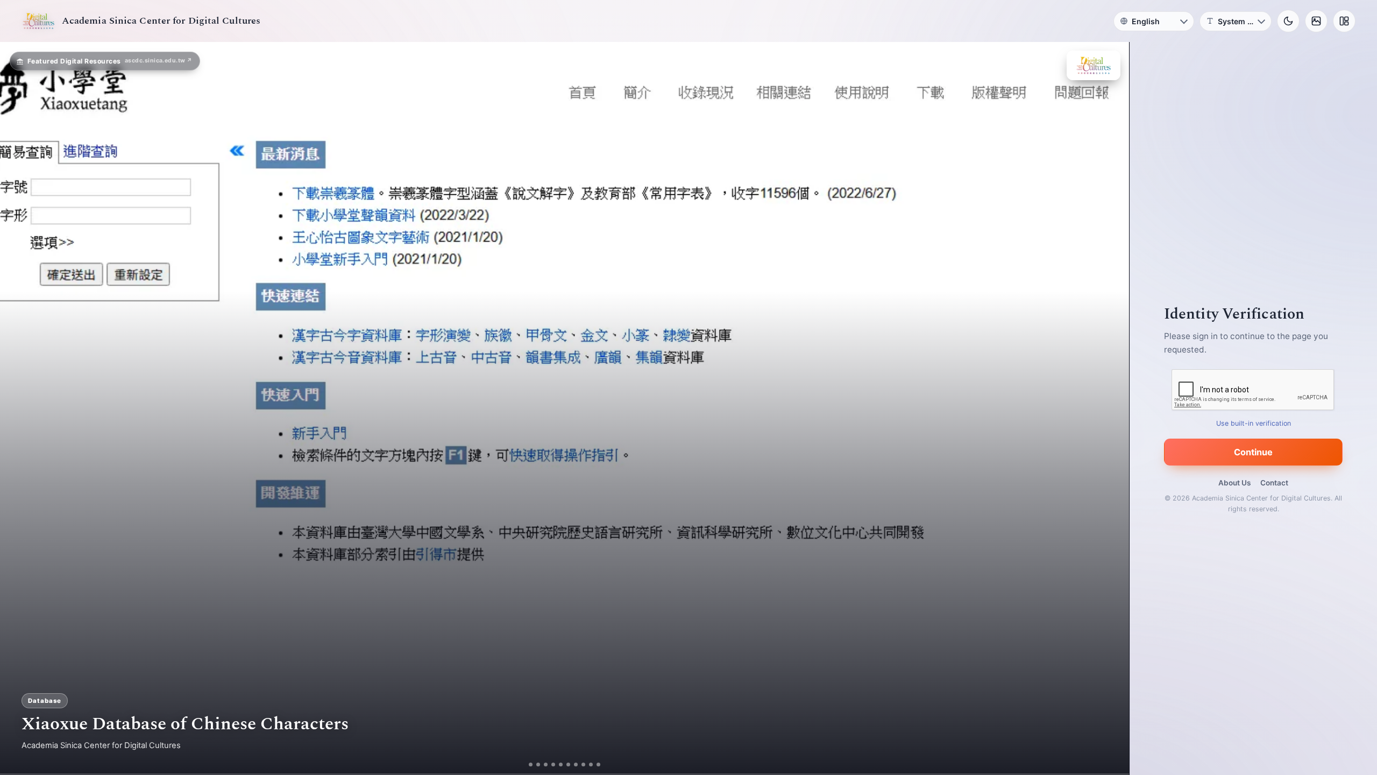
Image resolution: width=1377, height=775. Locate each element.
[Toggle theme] (1288, 21)
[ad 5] (561, 764)
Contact (1274, 482)
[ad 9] (591, 764)
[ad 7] (576, 764)
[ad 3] (546, 764)
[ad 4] (553, 764)
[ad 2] (538, 764)
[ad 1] (531, 764)
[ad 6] (568, 764)
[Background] (1316, 21)
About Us (1234, 482)
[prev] (19, 408)
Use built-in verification (1253, 423)
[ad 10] (598, 764)
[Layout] (1344, 21)
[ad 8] (583, 764)
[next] (1110, 408)
